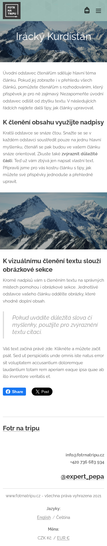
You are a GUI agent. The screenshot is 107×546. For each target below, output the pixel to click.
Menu (98, 10)
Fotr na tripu (21, 428)
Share (17, 391)
